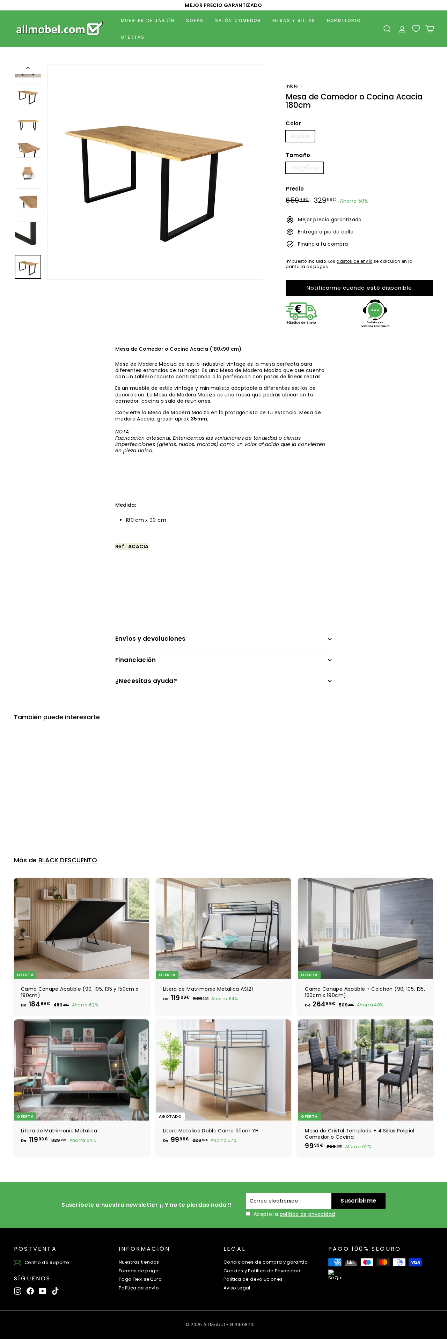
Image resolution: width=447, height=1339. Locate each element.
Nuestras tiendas (139, 1262)
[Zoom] (154, 172)
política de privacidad (307, 1214)
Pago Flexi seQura (140, 1279)
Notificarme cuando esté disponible (359, 287)
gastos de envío (354, 261)
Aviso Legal (237, 1288)
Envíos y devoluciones (150, 638)
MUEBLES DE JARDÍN (148, 20)
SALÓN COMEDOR (238, 20)
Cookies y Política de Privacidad (262, 1270)
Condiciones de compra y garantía (266, 1262)
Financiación (135, 660)
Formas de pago (139, 1270)
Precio (295, 188)
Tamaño (298, 155)
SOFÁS (195, 20)
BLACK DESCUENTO (67, 860)
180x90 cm (304, 167)
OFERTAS (133, 37)
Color (293, 123)
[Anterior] (28, 69)
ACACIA (138, 546)
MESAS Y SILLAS (294, 20)
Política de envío (139, 1288)
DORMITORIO (344, 20)
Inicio (292, 86)
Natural (300, 136)
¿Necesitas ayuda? (146, 681)
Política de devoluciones (253, 1279)
